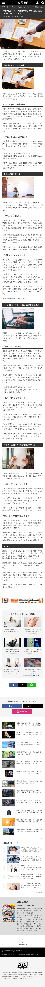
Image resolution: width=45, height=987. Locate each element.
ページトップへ (22, 944)
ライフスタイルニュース (24, 7)
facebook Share (13, 685)
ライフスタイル (11, 7)
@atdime (13, 706)
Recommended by (28, 675)
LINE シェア (31, 685)
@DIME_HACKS (34, 706)
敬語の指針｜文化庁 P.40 (16, 298)
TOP (3, 7)
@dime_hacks (23, 711)
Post (22, 685)
